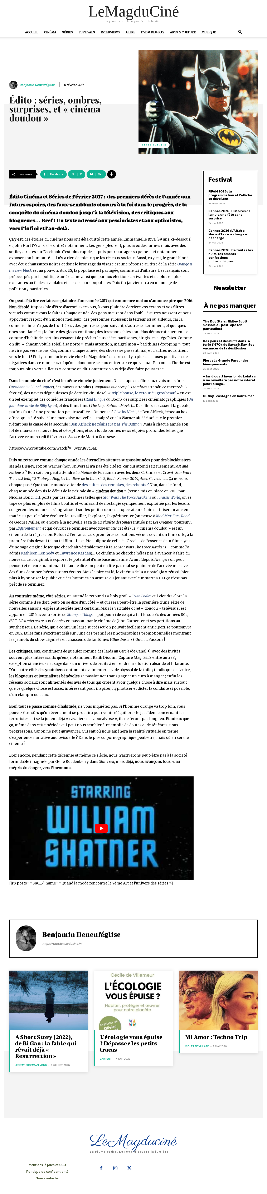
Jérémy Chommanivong (31, 1065)
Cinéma (50, 32)
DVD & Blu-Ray (152, 32)
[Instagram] (115, 1168)
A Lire (130, 32)
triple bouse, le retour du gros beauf (144, 393)
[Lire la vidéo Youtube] (101, 828)
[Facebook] (101, 1168)
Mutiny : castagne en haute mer (228, 395)
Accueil (31, 32)
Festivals (87, 32)
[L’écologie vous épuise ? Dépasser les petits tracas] (133, 1000)
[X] (129, 1168)
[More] (111, 174)
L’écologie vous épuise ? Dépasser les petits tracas (131, 1043)
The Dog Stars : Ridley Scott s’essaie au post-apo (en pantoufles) (225, 325)
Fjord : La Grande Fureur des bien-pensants (225, 362)
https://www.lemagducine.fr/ (62, 943)
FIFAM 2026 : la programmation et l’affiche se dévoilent (230, 195)
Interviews (110, 32)
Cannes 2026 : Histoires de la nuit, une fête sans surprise (229, 214)
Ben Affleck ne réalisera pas (106, 424)
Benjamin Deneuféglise (37, 85)
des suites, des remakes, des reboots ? (115, 485)
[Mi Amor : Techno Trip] (218, 1000)
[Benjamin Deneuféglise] (14, 85)
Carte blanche (154, 145)
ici (36, 497)
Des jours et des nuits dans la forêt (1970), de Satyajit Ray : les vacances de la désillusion (228, 344)
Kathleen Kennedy (37, 553)
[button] (240, 32)
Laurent (106, 1059)
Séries (67, 32)
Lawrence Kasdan (75, 553)
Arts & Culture (183, 32)
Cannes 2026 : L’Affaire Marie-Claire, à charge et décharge (228, 234)
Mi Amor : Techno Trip (216, 1037)
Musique (209, 32)
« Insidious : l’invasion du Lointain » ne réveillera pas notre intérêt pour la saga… (229, 380)
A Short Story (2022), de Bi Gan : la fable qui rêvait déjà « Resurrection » (46, 1046)
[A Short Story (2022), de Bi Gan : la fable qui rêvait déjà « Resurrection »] (48, 1000)
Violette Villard (197, 1046)
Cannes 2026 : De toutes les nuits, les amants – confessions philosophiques (230, 255)
